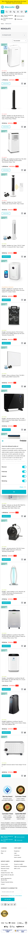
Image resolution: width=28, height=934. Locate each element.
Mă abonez (7, 899)
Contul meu (16, 855)
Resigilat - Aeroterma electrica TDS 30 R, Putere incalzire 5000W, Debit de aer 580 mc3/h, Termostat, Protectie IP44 (13, 550)
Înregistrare (16, 851)
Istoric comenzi (17, 857)
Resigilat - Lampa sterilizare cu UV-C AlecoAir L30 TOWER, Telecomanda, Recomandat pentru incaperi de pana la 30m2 (13, 593)
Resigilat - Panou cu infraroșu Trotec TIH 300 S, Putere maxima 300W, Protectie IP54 (13, 376)
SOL (19, 868)
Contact (3, 884)
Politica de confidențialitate (20, 866)
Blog (2, 853)
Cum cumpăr (4, 870)
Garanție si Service (5, 866)
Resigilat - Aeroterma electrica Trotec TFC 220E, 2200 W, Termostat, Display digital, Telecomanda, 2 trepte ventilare (14, 420)
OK (14, 491)
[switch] (24, 471)
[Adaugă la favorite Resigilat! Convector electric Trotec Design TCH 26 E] (22, 776)
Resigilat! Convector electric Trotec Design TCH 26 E (14, 765)
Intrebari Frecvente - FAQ (7, 872)
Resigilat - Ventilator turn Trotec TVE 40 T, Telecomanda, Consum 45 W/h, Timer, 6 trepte (13, 203)
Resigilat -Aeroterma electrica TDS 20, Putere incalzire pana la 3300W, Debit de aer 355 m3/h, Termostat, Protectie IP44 (13, 333)
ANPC (15, 868)
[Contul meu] (18, 11)
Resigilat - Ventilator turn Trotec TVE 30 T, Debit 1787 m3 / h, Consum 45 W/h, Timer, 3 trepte (13, 246)
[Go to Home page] (14, 7)
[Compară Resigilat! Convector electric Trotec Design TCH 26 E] (25, 776)
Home (2, 23)
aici (21, 2)
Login (15, 853)
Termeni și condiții (18, 864)
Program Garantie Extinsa (7, 882)
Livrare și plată (4, 864)
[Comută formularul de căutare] (6, 11)
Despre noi (3, 851)
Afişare (21, 487)
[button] (14, 35)
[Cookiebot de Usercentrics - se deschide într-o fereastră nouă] (20, 441)
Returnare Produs (5, 868)
